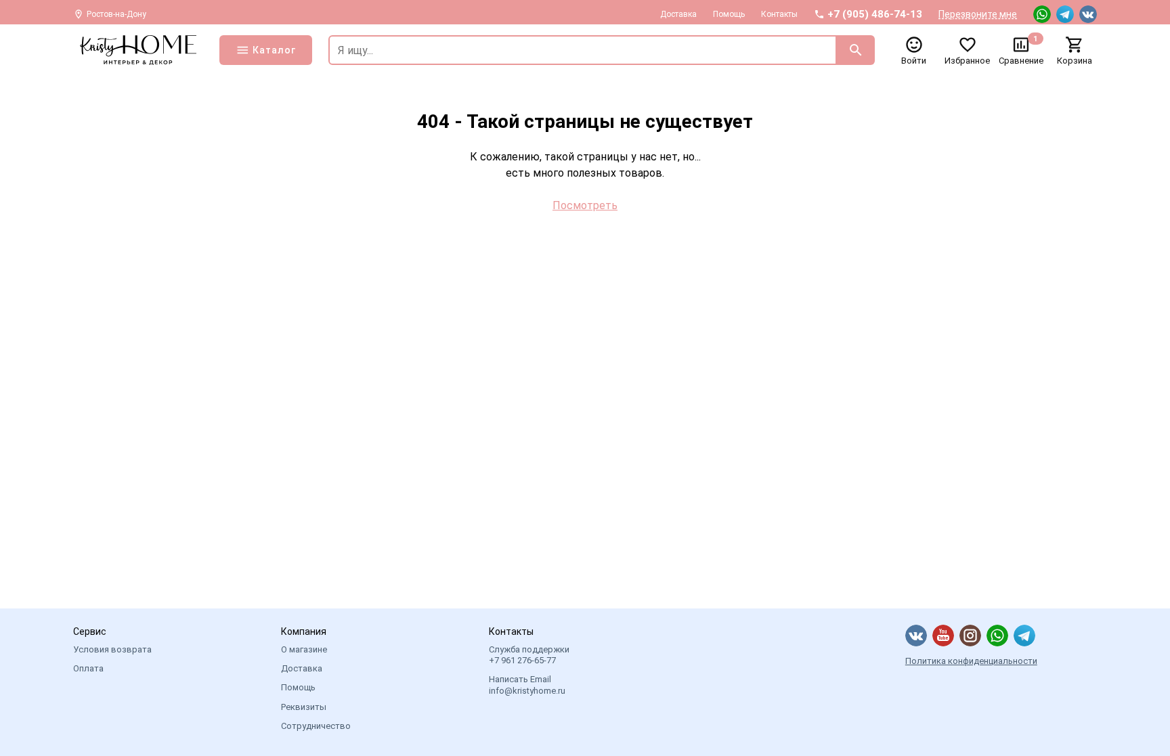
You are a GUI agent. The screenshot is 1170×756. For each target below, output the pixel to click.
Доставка (678, 14)
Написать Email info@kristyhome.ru (527, 684)
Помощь (729, 14)
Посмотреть (585, 205)
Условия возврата (112, 649)
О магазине (304, 649)
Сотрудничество (316, 726)
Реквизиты (303, 707)
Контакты (779, 14)
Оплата (88, 668)
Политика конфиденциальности (971, 661)
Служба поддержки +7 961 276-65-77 (529, 654)
